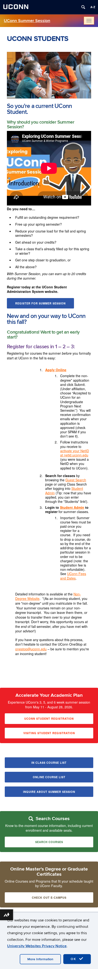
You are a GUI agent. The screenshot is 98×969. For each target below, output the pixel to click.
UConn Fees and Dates (73, 575)
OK (74, 959)
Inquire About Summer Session (49, 792)
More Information (40, 959)
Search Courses (49, 842)
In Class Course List (49, 762)
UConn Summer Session (27, 20)
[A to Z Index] (93, 7)
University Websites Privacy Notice (37, 946)
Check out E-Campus (49, 897)
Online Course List (49, 777)
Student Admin (72, 507)
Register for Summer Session (40, 303)
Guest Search (75, 480)
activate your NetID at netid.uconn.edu (74, 452)
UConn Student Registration (49, 718)
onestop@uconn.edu (31, 649)
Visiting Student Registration (49, 733)
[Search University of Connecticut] (83, 7)
